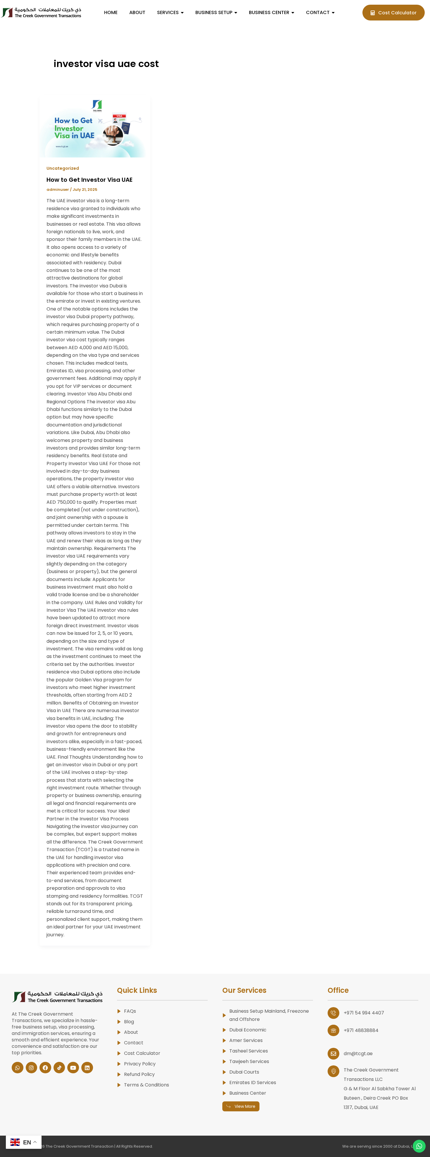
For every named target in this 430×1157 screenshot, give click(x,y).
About (131, 1032)
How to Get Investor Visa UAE (90, 180)
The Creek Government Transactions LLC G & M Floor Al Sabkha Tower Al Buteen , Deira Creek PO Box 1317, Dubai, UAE (380, 1089)
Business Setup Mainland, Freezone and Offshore (269, 1015)
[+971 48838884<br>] (333, 1030)
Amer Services (246, 1040)
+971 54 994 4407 (364, 1012)
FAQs (130, 1011)
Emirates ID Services (252, 1082)
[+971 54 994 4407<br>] (333, 1013)
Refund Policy (139, 1074)
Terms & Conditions (146, 1084)
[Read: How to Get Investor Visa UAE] (94, 126)
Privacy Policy (140, 1063)
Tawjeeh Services (249, 1061)
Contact (133, 1042)
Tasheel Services (248, 1051)
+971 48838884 (361, 1030)
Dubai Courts (244, 1072)
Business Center (247, 1093)
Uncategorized (63, 168)
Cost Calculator (142, 1053)
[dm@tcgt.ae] (333, 1054)
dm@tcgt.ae (358, 1053)
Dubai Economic (247, 1029)
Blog (129, 1021)
